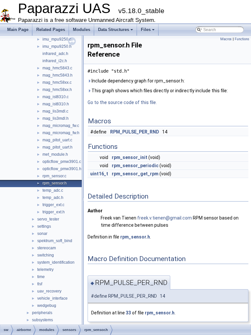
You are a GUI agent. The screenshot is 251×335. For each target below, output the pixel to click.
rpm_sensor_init (129, 157)
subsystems (42, 320)
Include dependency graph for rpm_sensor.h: (138, 80)
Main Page (17, 29)
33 (128, 312)
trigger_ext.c (53, 205)
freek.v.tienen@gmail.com (164, 217)
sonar (42, 233)
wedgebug (46, 305)
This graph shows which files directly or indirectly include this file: (159, 90)
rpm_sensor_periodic (135, 165)
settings (44, 226)
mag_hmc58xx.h (57, 89)
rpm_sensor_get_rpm (135, 173)
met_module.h (55, 154)
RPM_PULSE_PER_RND (134, 131)
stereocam (46, 248)
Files (146, 29)
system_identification (56, 262)
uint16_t (99, 173)
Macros (226, 39)
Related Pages (50, 29)
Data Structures (113, 29)
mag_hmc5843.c (57, 68)
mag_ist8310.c (55, 97)
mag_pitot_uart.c (57, 140)
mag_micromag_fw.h (60, 133)
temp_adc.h (52, 197)
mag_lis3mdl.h (55, 118)
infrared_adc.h (55, 53)
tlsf (39, 284)
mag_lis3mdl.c (55, 111)
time (41, 276)
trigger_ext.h (53, 212)
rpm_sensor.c (54, 176)
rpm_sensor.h (54, 183)
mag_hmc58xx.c (57, 82)
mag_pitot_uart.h (57, 147)
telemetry (45, 269)
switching (45, 255)
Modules (81, 29)
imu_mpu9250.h (57, 46)
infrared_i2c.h (54, 61)
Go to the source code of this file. (122, 102)
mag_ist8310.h (55, 104)
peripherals (42, 312)
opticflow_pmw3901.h (61, 169)
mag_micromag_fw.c (60, 125)
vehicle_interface (52, 298)
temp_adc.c (52, 190)
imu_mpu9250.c (56, 39)
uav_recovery (49, 291)
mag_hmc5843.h (57, 75)
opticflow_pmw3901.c (61, 161)
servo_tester (48, 219)
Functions (242, 39)
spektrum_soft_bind (54, 240)
